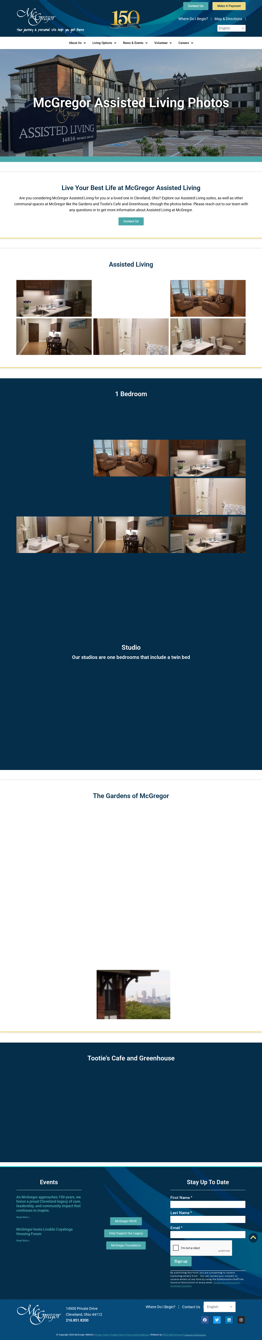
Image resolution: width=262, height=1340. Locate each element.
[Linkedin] (229, 1320)
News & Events (133, 43)
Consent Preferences (195, 1334)
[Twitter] (217, 1320)
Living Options (102, 43)
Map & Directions (228, 19)
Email (176, 1228)
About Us (75, 43)
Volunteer (161, 43)
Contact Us (191, 1307)
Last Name (181, 1213)
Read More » (23, 1217)
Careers (183, 43)
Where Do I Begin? (193, 19)
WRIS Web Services (173, 1334)
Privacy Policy (102, 1334)
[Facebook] (205, 1320)
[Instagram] (241, 1320)
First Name (181, 1197)
